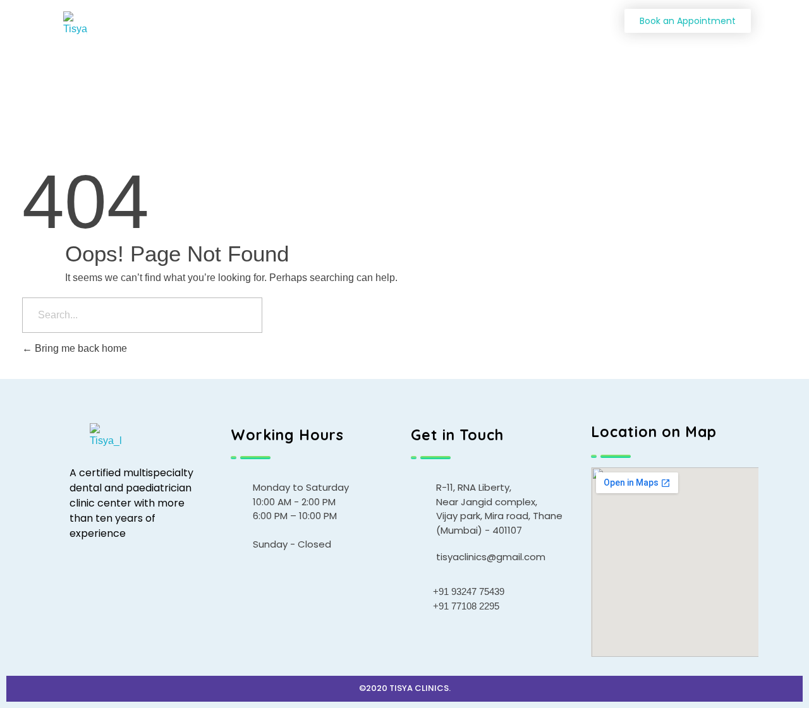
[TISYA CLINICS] (93, 24)
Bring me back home (79, 348)
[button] (687, 21)
